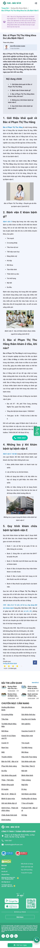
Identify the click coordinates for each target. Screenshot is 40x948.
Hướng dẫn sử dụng (29, 799)
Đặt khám (20, 917)
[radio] (4, 666)
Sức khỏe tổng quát (8, 775)
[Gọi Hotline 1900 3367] (36, 940)
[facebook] (35, 662)
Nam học (4, 748)
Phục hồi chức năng (9, 766)
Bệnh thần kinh (27, 775)
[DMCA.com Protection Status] (6, 861)
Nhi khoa (24, 752)
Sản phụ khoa (26, 707)
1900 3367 (21, 438)
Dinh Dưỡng (6, 820)
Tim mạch (25, 743)
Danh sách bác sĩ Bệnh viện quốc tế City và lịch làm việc (33, 697)
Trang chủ (5, 8)
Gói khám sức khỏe (28, 794)
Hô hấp (24, 815)
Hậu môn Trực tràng (29, 757)
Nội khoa (4, 731)
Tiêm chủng (26, 780)
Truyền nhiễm (6, 757)
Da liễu (4, 771)
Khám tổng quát (7, 785)
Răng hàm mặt (27, 736)
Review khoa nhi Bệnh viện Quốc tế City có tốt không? (13, 697)
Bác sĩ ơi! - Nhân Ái (8, 794)
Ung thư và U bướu (28, 719)
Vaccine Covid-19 (28, 731)
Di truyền (4, 789)
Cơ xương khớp (7, 715)
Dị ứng (24, 789)
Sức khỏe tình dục (28, 715)
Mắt (3, 752)
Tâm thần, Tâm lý (28, 766)
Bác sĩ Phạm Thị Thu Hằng (13, 127)
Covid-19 (4, 743)
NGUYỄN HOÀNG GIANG (17, 46)
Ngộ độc (24, 785)
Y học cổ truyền (27, 803)
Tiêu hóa (4, 719)
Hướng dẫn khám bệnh (19, 8)
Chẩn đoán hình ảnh (9, 815)
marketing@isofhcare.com (14, 844)
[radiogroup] (13, 666)
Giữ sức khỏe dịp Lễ (9, 803)
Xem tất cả (35, 682)
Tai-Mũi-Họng (26, 748)
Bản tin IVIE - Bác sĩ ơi (9, 761)
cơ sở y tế (27, 611)
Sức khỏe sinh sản (28, 761)
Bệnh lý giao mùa (8, 799)
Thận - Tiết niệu (7, 780)
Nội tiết (24, 771)
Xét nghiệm (25, 724)
